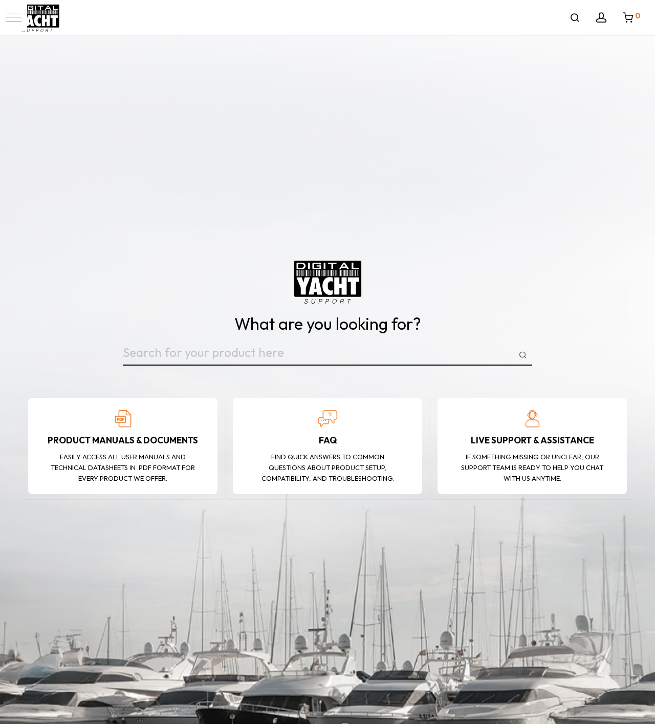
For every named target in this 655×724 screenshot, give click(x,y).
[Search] (574, 18)
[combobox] (327, 355)
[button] (13, 17)
